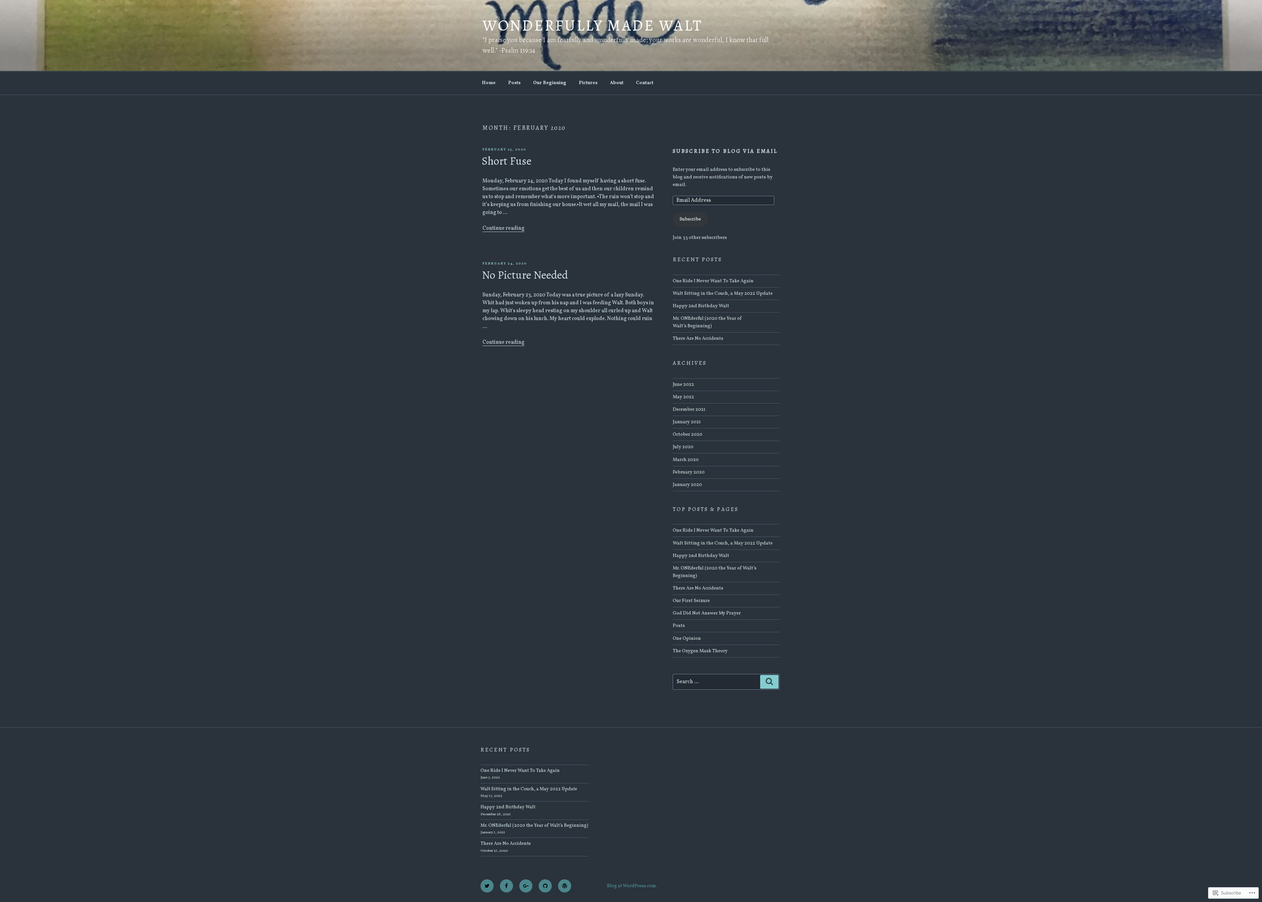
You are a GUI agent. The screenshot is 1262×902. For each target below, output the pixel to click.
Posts (514, 83)
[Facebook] (506, 885)
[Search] (769, 682)
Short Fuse (506, 161)
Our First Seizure (691, 600)
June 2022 (683, 384)
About (616, 83)
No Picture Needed (525, 275)
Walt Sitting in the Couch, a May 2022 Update (723, 293)
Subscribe (690, 219)
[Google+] (525, 885)
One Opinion (687, 638)
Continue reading (503, 228)
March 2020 (686, 459)
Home (489, 83)
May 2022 (683, 397)
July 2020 (683, 447)
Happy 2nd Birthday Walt (701, 306)
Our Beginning (549, 83)
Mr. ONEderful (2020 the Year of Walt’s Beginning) (534, 825)
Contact (644, 83)
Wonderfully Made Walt (592, 25)
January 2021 (687, 422)
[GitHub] (545, 885)
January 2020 (687, 484)
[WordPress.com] (564, 885)
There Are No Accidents (698, 338)
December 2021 (689, 409)
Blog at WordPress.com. (632, 886)
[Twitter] (487, 885)
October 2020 (687, 434)
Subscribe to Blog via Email (725, 151)
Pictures (588, 83)
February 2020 (689, 472)
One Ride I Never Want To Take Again (713, 281)
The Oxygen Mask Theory (700, 651)
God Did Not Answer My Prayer (707, 613)
